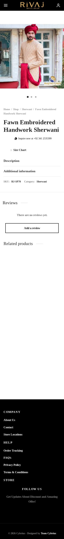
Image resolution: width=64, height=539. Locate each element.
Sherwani (27, 109)
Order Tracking (13, 450)
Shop (16, 109)
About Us (9, 420)
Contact (8, 427)
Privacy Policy (12, 464)
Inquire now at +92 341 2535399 (35, 138)
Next (60, 56)
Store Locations (13, 434)
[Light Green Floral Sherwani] (47, 273)
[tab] (32, 161)
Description (11, 161)
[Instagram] (36, 509)
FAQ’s (7, 457)
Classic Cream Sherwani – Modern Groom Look (17, 371)
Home (7, 109)
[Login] (58, 5)
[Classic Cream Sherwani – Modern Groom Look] (17, 342)
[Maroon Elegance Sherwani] (17, 273)
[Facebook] (28, 509)
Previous (3, 56)
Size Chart (19, 149)
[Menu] (6, 5)
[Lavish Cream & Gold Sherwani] (47, 342)
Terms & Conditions (16, 472)
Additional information (19, 171)
